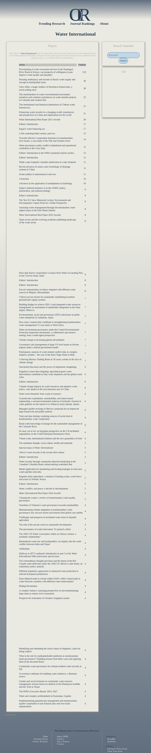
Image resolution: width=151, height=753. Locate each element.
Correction (24, 179)
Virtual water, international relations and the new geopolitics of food (50, 438)
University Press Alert (117, 749)
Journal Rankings (40, 741)
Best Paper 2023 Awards (40, 215)
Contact (60, 739)
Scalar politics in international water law (37, 174)
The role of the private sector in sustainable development (45, 524)
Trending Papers (41, 739)
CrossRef (111, 739)
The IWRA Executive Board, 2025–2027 (38, 691)
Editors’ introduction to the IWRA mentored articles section (46, 153)
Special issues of (36, 448)
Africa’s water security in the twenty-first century (41, 452)
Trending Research (51, 23)
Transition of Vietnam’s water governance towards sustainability (48, 505)
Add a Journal (63, 741)
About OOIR (62, 736)
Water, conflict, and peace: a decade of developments (43, 488)
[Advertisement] (52, 246)
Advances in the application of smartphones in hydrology (45, 183)
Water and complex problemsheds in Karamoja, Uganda (45, 696)
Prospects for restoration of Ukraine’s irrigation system (44, 598)
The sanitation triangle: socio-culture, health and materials (45, 443)
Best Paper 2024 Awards (40, 493)
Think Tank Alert (115, 751)
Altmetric (111, 741)
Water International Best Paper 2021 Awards (39, 119)
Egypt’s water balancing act (32, 129)
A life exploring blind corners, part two (37, 133)
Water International (28, 53)
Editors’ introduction (28, 124)
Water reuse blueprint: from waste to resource (40, 394)
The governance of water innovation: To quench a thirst (45, 529)
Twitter (60, 744)
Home (45, 736)
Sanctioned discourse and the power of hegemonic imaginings (48, 367)
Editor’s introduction (28, 195)
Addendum (24, 548)
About (104, 23)
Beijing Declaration (28, 586)
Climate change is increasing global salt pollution (41, 340)
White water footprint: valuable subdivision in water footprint (47, 162)
